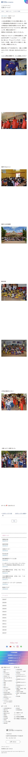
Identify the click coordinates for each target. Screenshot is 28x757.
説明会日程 (5, 540)
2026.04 (4, 608)
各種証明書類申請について (8, 694)
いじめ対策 (6, 698)
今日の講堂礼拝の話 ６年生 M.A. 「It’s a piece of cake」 (13, 571)
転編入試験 (6, 711)
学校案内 (5, 716)
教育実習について (7, 697)
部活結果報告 (19, 710)
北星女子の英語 (19, 691)
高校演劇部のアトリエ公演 (9, 559)
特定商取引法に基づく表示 (6, 748)
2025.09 (4, 630)
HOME (2, 11)
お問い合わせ (13, 741)
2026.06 (4, 602)
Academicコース (14, 655)
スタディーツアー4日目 (20, 513)
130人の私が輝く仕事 (8, 678)
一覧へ (14, 521)
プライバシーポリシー (5, 746)
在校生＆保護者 (20, 716)
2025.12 (4, 621)
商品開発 (18, 672)
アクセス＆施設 (7, 689)
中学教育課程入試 (7, 708)
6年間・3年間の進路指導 (21, 694)
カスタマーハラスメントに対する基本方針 (8, 702)
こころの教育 (6, 674)
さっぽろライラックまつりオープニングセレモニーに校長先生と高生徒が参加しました (13, 564)
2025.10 (4, 627)
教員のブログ (5, 588)
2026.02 (4, 614)
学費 (5, 684)
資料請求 (5, 723)
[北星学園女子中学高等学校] (7, 2)
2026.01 (4, 617)
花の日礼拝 (5, 554)
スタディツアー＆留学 (21, 671)
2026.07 (4, 599)
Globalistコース (14, 660)
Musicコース (14, 663)
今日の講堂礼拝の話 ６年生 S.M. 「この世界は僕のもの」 (13, 577)
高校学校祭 (5, 545)
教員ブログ (6, 687)
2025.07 (4, 633)
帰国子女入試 (6, 713)
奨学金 (5, 719)
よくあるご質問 (7, 721)
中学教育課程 (14, 652)
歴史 (5, 671)
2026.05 (4, 605)
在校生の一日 (6, 676)
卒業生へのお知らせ (21, 718)
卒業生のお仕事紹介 (8, 681)
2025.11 (4, 624)
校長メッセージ (7, 669)
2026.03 (4, 611)
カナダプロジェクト (20, 674)
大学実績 (18, 687)
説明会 (5, 715)
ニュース (18, 715)
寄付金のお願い (7, 692)
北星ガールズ (8, 11)
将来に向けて (6, 672)
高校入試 (5, 710)
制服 (5, 682)
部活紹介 (18, 708)
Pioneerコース (14, 658)
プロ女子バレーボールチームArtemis (12, 583)
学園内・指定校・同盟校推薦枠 (21, 689)
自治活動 (18, 696)
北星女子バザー (6, 549)
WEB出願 (6, 718)
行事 (5, 685)
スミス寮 (5, 690)
